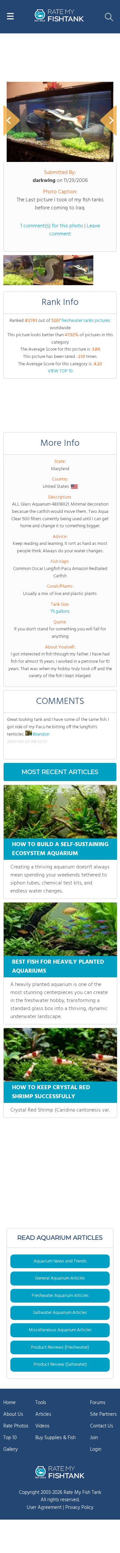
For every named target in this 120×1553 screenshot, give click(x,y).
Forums (97, 1403)
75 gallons (60, 611)
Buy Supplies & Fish (55, 1438)
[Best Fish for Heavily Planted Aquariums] (60, 929)
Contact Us (101, 1426)
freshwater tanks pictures (85, 321)
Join (94, 1438)
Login (95, 1449)
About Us (13, 1414)
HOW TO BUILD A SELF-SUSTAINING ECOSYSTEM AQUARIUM (60, 849)
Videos (42, 1426)
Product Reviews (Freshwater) (60, 1347)
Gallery (10, 1449)
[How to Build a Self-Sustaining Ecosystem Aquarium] (60, 811)
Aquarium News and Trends (60, 1261)
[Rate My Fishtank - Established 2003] (60, 1472)
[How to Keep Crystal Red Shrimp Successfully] (60, 1055)
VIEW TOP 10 (60, 371)
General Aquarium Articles (60, 1278)
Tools (40, 1403)
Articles (43, 1414)
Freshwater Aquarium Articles (60, 1296)
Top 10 (10, 1438)
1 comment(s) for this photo (51, 226)
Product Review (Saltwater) (60, 1364)
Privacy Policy (79, 1508)
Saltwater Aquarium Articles (60, 1313)
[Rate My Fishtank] (59, 20)
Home (9, 1403)
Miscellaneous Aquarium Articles (60, 1330)
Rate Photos (15, 1426)
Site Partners (103, 1414)
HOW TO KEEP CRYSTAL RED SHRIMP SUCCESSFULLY (51, 1092)
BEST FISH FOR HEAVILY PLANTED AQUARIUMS (58, 967)
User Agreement (44, 1508)
